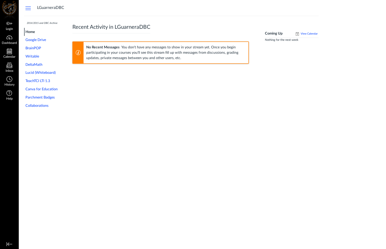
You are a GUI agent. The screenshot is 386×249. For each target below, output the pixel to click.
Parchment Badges (40, 97)
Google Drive (35, 40)
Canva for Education (41, 89)
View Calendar (309, 33)
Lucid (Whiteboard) (40, 72)
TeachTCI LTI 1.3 (37, 81)
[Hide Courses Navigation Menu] (28, 8)
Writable (32, 56)
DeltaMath (33, 64)
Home (30, 32)
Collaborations (36, 105)
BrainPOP (33, 48)
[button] (9, 82)
